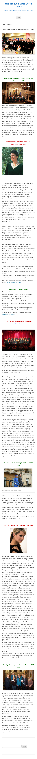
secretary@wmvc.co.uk (14, 282)
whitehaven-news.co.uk (9, 314)
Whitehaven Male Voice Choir (18, 5)
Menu (18, 17)
